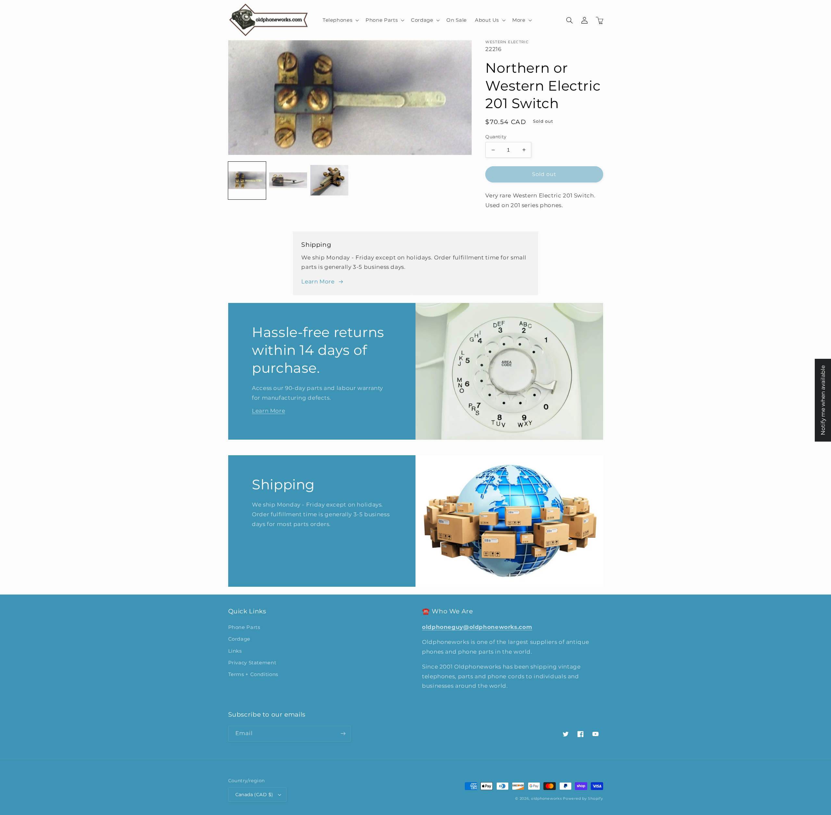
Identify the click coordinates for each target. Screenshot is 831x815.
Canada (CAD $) (254, 794)
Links (235, 651)
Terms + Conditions (253, 674)
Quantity (495, 136)
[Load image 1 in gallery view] (247, 180)
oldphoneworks (546, 798)
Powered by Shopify (583, 798)
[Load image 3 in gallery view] (329, 180)
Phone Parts (244, 627)
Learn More (317, 281)
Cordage (239, 639)
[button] (339, 20)
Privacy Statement (252, 663)
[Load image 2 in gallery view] (288, 180)
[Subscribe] (342, 734)
